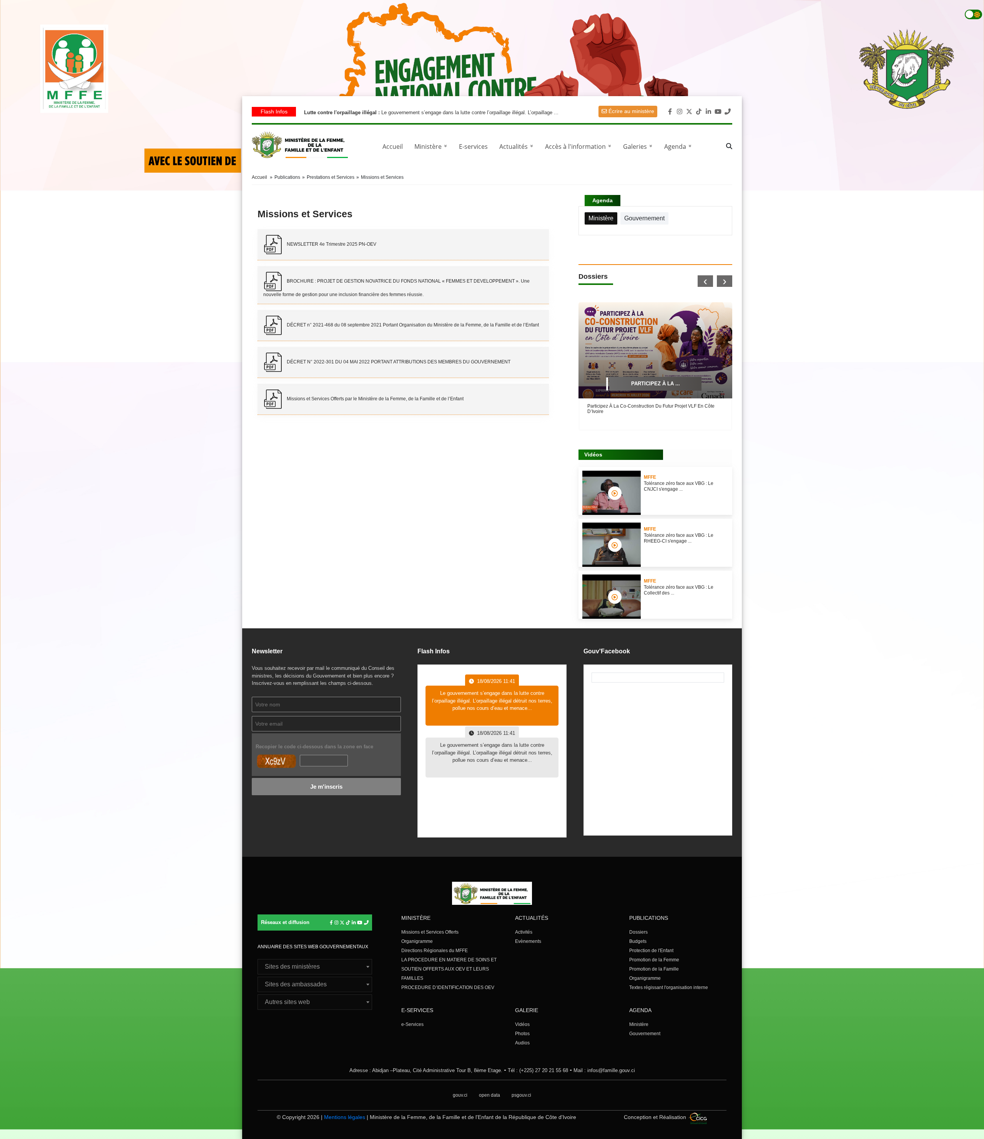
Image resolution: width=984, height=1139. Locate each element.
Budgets (638, 941)
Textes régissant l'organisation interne (668, 987)
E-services (473, 146)
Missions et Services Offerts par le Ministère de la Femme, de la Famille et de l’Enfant (375, 398)
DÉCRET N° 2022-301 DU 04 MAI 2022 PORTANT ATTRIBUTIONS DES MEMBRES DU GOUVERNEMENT (398, 362)
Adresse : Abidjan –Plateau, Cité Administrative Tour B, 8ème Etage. (425, 1070)
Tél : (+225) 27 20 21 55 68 (538, 1070)
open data (489, 1095)
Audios (522, 1043)
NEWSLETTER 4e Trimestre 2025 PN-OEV (331, 244)
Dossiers (638, 932)
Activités (523, 932)
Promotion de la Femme (654, 959)
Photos (522, 1033)
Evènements (528, 941)
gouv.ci (460, 1095)
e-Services (412, 1024)
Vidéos (522, 1024)
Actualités (517, 146)
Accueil (392, 146)
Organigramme (417, 941)
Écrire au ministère (630, 111)
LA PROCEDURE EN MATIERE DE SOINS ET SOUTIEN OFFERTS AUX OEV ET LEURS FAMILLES (449, 969)
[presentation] (705, 281)
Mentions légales (344, 1117)
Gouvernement (644, 1033)
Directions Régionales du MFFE (434, 950)
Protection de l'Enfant (651, 950)
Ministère (638, 1024)
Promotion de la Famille (654, 969)
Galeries (639, 146)
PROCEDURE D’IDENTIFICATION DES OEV (447, 987)
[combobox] (315, 966)
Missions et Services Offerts (430, 932)
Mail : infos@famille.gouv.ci (604, 1070)
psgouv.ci (521, 1095)
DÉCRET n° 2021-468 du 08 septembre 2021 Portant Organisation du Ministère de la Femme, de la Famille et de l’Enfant (412, 325)
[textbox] (315, 966)
